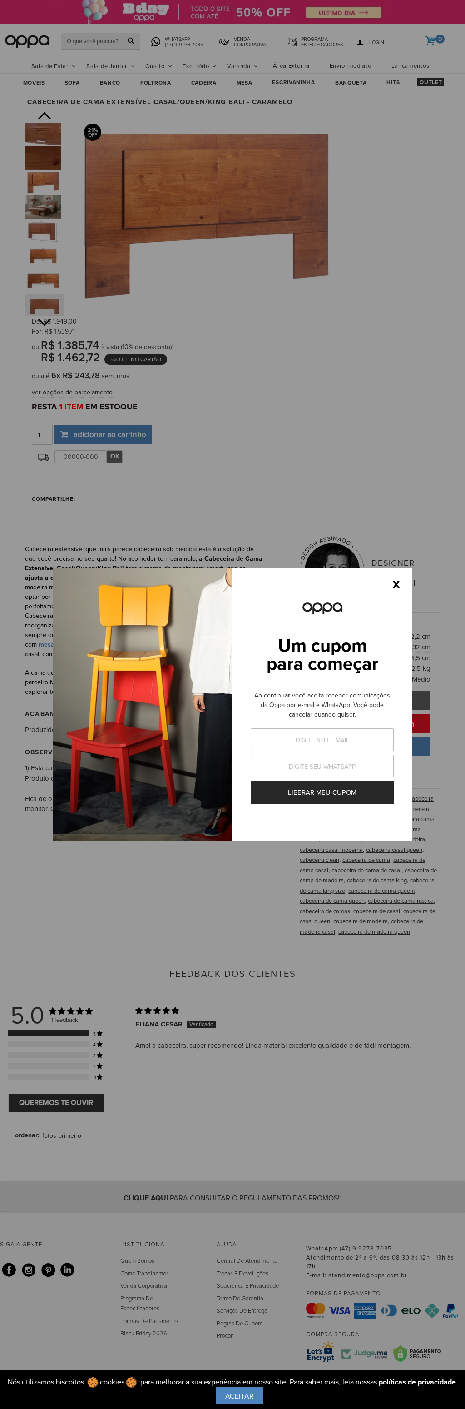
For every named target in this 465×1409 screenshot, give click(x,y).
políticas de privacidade (417, 1382)
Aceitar (239, 1396)
